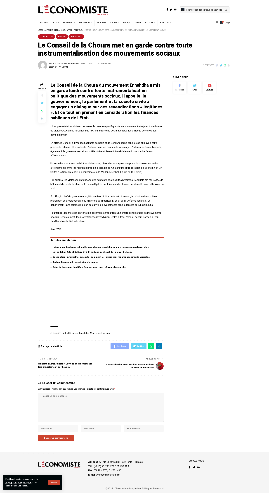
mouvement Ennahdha (127, 85)
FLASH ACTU (46, 36)
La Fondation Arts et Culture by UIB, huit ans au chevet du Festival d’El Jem (92, 252)
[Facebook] (179, 87)
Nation (62, 36)
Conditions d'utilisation (16, 486)
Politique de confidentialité (18, 482)
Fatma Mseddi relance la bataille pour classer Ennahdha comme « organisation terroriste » (100, 247)
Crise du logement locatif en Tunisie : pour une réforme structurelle (89, 267)
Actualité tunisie (70, 333)
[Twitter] (194, 87)
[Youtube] (209, 87)
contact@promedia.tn (108, 474)
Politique (76, 36)
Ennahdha (84, 333)
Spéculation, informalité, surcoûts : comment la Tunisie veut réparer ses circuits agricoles (101, 257)
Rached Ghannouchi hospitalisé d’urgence (75, 262)
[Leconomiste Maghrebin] (73, 9)
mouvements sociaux (99, 96)
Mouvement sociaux (100, 333)
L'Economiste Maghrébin (66, 63)
